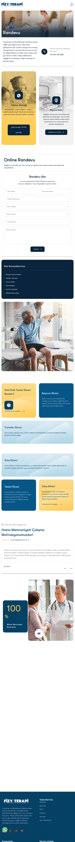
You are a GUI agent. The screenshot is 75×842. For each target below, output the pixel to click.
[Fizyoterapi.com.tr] (12, 4)
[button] (65, 568)
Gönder (36, 249)
